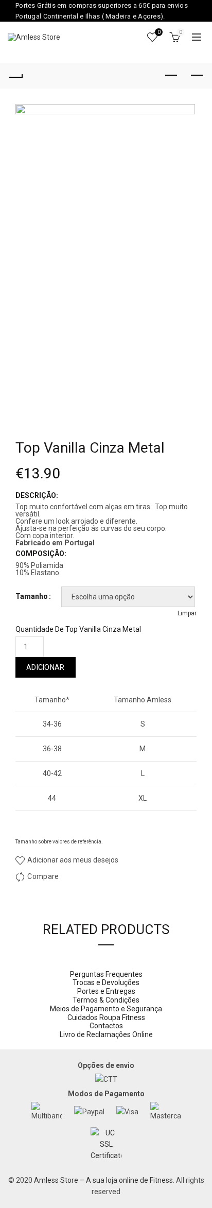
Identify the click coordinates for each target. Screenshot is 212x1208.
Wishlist (158, 32)
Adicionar (45, 667)
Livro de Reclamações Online (106, 1034)
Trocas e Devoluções (106, 982)
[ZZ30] (106, 239)
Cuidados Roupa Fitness (106, 1017)
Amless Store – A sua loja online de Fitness (103, 1180)
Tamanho (31, 596)
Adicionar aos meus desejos (72, 860)
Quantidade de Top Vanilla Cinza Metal (78, 629)
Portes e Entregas (106, 991)
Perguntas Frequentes (106, 974)
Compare (43, 876)
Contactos (106, 1026)
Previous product (171, 75)
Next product (196, 75)
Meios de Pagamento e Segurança (106, 1009)
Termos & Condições (106, 1000)
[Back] (15, 75)
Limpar (187, 613)
